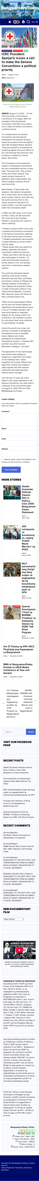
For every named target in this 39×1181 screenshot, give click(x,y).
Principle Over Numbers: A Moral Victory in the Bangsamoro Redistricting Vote (16, 803)
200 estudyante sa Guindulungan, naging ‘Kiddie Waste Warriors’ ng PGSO (28, 538)
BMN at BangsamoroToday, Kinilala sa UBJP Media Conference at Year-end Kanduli (18, 669)
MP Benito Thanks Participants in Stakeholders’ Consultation (16, 836)
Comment (6, 411)
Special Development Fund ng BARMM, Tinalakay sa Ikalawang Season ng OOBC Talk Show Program (29, 619)
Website (5, 449)
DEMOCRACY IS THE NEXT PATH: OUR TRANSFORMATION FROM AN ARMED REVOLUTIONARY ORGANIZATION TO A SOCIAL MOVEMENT (19, 864)
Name (4, 428)
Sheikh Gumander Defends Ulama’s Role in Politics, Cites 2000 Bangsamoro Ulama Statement (29, 499)
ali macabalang (9, 890)
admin (4, 74)
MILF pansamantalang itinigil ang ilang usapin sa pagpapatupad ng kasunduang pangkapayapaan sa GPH (28, 578)
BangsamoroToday (19, 7)
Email (4, 439)
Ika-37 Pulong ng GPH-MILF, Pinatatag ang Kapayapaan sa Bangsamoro (18, 649)
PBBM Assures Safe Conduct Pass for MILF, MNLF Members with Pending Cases (18, 849)
